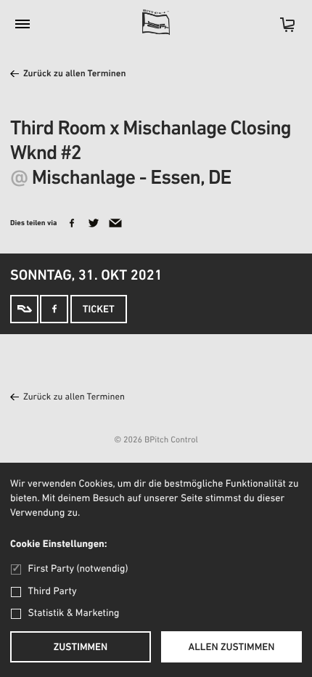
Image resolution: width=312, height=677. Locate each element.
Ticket (99, 310)
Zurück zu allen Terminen (74, 74)
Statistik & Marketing (74, 613)
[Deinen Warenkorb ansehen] (280, 29)
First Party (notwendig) (78, 569)
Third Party (52, 591)
